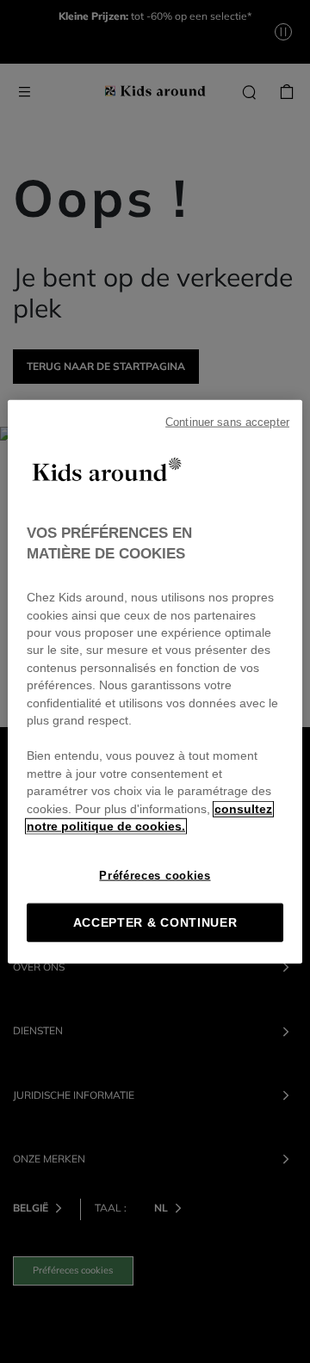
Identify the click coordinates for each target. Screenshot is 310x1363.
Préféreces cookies (154, 874)
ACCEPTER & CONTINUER (155, 922)
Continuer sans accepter (227, 422)
